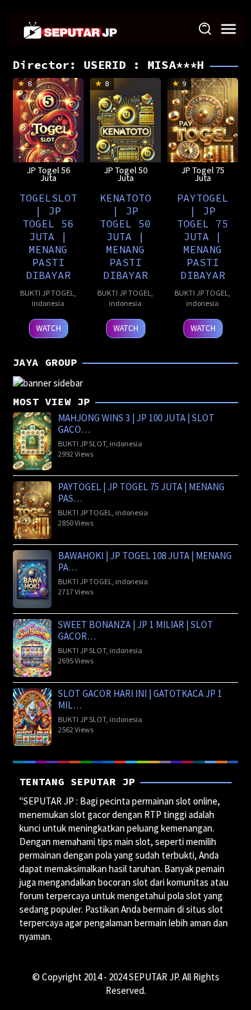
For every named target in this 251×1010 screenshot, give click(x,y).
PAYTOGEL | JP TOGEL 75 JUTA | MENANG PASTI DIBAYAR (202, 236)
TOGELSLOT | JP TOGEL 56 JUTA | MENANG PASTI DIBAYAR (48, 236)
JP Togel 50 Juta (125, 174)
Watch (48, 328)
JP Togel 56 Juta (48, 174)
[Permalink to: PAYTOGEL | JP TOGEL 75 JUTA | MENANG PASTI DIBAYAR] (203, 130)
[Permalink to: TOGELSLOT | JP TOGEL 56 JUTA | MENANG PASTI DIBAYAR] (48, 130)
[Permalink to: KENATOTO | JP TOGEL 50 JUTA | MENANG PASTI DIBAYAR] (125, 130)
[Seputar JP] (71, 29)
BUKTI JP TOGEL (47, 293)
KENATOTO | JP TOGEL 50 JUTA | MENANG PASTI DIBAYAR (125, 236)
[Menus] (228, 29)
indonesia (48, 303)
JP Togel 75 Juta (203, 174)
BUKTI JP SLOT (82, 443)
